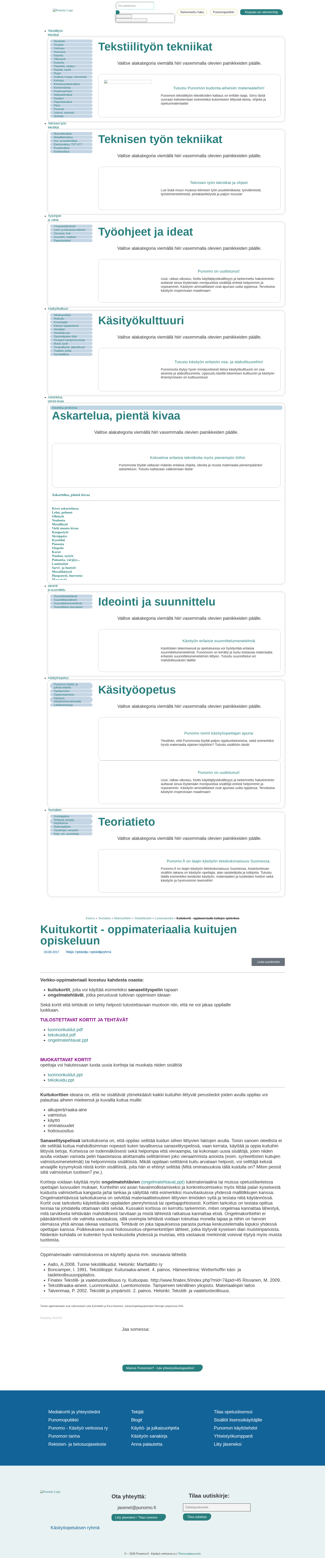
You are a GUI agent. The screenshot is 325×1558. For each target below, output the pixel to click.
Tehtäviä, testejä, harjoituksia (64, 821)
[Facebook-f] (45, 1516)
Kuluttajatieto (61, 816)
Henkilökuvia (62, 332)
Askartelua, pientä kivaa (64, 407)
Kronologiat (61, 322)
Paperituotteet (62, 240)
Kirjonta (58, 55)
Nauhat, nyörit (62, 69)
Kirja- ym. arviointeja (66, 833)
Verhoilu (59, 116)
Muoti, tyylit (61, 343)
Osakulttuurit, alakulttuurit (69, 347)
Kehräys (59, 80)
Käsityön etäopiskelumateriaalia (67, 700)
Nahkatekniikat (63, 94)
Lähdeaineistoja (63, 704)
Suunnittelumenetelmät (68, 603)
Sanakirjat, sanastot (66, 830)
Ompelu (59, 44)
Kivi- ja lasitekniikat (65, 140)
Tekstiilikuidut (142, 918)
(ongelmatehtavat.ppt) (163, 1181)
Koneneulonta (62, 87)
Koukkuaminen (63, 91)
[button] (166, 33)
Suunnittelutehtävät (65, 596)
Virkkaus (59, 48)
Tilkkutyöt (59, 59)
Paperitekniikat (63, 101)
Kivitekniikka (61, 151)
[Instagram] (79, 1516)
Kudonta (59, 62)
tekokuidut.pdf (62, 1034)
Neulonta (59, 41)
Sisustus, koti (62, 233)
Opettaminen (62, 691)
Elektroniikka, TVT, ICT (68, 144)
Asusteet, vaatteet (65, 237)
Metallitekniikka (63, 137)
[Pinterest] (56, 1516)
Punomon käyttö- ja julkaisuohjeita (66, 686)
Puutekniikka (62, 148)
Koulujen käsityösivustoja (69, 340)
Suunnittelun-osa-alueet (68, 606)
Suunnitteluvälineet (65, 599)
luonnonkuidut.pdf (65, 1029)
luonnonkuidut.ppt (65, 1074)
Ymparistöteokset (64, 226)
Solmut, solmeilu (64, 112)
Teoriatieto (104, 918)
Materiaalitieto (62, 826)
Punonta (59, 109)
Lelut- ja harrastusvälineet (69, 229)
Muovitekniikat (62, 133)
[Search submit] (118, 12)
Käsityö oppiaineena (66, 325)
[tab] (166, 408)
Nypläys (59, 98)
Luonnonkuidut (164, 918)
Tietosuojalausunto (189, 1553)
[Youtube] (67, 1516)
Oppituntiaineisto (64, 694)
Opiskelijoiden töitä (65, 336)
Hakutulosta (123, 16)
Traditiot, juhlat (62, 350)
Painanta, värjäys (64, 66)
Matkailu (59, 318)
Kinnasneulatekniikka (67, 84)
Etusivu (90, 918)
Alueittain (59, 329)
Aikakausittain (62, 315)
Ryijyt (57, 73)
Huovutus (60, 51)
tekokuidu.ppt (61, 1079)
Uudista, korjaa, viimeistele (70, 76)
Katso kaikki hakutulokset (131, 20)
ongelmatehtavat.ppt (68, 1040)
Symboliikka (61, 354)
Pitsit (57, 105)
